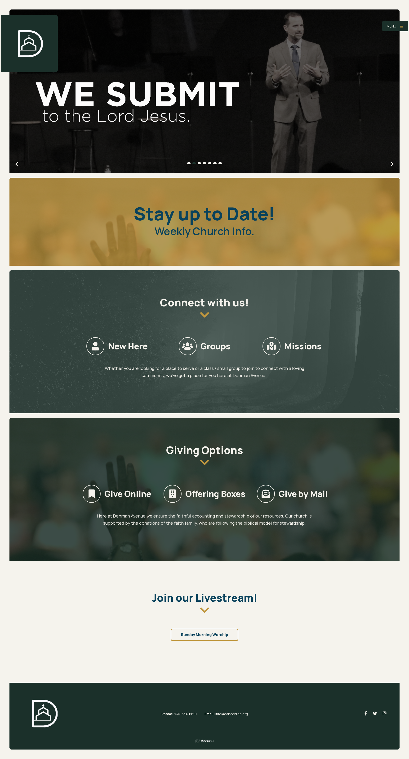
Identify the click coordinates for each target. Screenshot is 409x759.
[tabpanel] (204, 91)
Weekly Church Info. (204, 231)
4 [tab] (204, 163)
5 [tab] (209, 163)
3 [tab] (199, 163)
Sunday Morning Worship (204, 634)
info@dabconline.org (231, 714)
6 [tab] (215, 163)
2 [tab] (194, 163)
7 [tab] (220, 163)
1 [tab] (189, 163)
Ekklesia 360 (204, 741)
